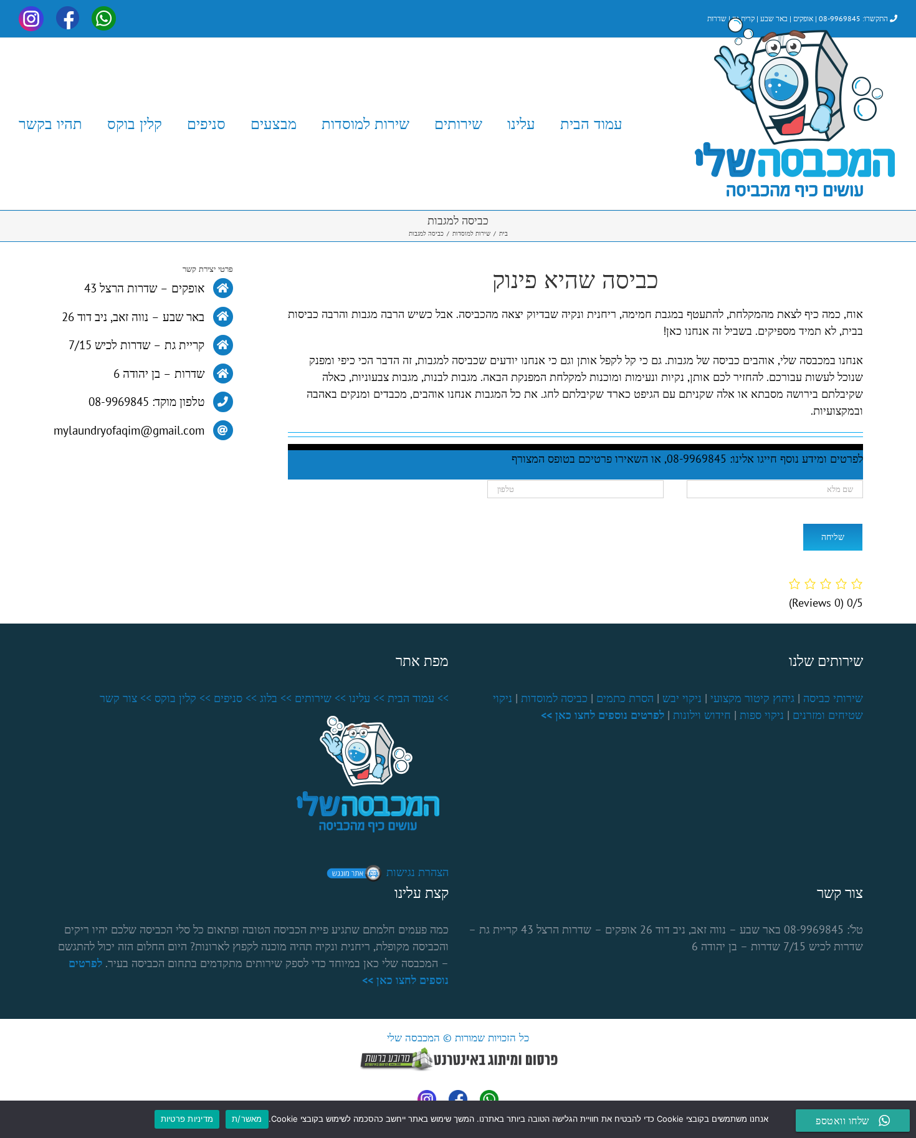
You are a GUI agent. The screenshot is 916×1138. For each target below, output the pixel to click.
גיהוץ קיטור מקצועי (752, 698)
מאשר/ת (247, 1119)
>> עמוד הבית (418, 698)
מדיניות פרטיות (187, 1119)
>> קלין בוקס (183, 698)
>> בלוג (276, 698)
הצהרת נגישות (417, 872)
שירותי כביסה (833, 698)
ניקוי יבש (682, 698)
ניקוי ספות (762, 715)
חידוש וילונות (702, 715)
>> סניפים (235, 698)
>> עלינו (366, 698)
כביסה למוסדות (554, 698)
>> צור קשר (125, 698)
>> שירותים (320, 698)
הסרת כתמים (625, 698)
